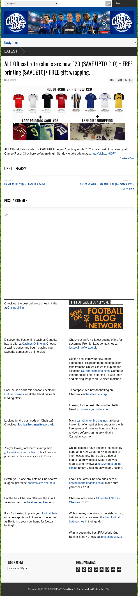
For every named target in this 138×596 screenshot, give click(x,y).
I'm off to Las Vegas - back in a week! (24, 184)
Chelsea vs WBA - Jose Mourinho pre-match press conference (106, 186)
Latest (10, 51)
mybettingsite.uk (111, 536)
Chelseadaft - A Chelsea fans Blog (93, 589)
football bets (50, 513)
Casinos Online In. (34, 343)
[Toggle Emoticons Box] (6, 215)
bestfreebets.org (96, 394)
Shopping (11, 80)
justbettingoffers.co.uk (83, 347)
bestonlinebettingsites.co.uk (86, 482)
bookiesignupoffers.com (95, 409)
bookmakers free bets (41, 482)
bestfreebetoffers (38, 502)
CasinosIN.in (15, 307)
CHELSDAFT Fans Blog (61, 589)
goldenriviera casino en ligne (20, 452)
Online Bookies (14, 394)
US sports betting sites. (95, 370)
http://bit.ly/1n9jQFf (103, 153)
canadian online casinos (92, 420)
